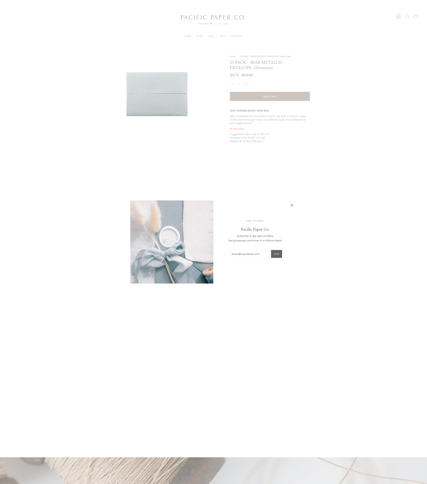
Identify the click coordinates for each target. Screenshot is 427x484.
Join (276, 254)
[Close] (292, 205)
